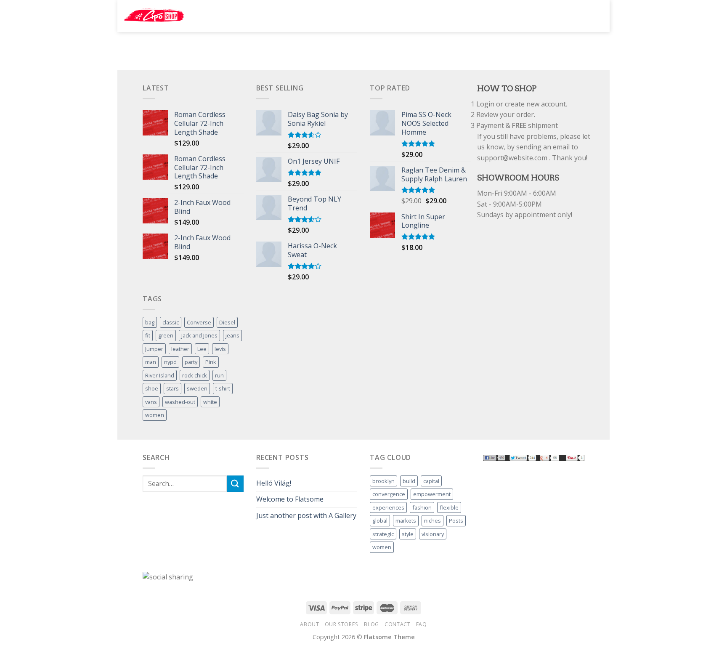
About (309, 624)
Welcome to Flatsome (290, 499)
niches (432, 520)
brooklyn (383, 481)
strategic (383, 534)
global (379, 520)
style (408, 534)
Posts (456, 520)
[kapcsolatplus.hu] (154, 16)
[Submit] (514, 16)
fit (147, 335)
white (210, 402)
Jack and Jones (199, 335)
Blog (371, 624)
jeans (232, 335)
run (219, 375)
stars (172, 388)
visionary (433, 534)
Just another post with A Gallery (306, 515)
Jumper (154, 349)
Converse (199, 322)
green (165, 335)
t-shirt (222, 388)
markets (405, 520)
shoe (151, 388)
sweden (197, 388)
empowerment (432, 494)
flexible (449, 507)
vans (151, 402)
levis (220, 349)
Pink (210, 362)
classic (170, 322)
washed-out (180, 402)
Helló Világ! (273, 483)
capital (431, 481)
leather (180, 349)
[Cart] (595, 15)
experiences (388, 507)
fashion (422, 507)
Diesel (227, 322)
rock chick (194, 375)
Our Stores (341, 624)
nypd (170, 362)
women (154, 415)
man (150, 362)
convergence (388, 494)
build (409, 481)
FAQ (421, 624)
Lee (202, 349)
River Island (159, 375)
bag (149, 322)
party (191, 362)
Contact (397, 624)
